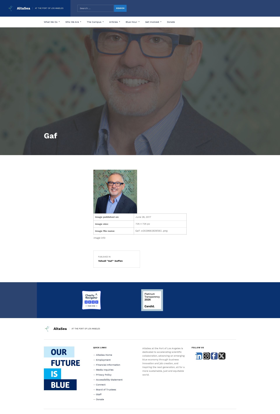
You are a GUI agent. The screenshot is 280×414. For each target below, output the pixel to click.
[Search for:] (95, 8)
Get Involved (152, 22)
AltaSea (23, 8)
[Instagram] (206, 355)
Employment (103, 359)
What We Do (50, 22)
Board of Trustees (106, 389)
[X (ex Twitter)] (221, 355)
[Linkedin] (198, 355)
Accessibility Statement (109, 379)
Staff (99, 394)
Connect (100, 384)
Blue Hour (131, 22)
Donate (171, 22)
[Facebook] (214, 355)
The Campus (94, 22)
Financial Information (108, 364)
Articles (113, 22)
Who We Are (72, 22)
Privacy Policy (103, 374)
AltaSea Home (104, 355)
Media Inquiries (104, 369)
